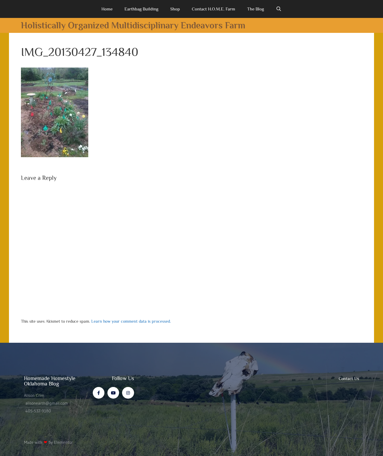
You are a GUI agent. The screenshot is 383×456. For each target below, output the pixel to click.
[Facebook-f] (98, 393)
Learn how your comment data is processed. (131, 321)
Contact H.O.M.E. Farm (213, 8)
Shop (175, 8)
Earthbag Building (141, 8)
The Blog (255, 8)
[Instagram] (128, 393)
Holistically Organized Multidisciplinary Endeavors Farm (133, 25)
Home (107, 8)
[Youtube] (113, 393)
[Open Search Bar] (279, 9)
